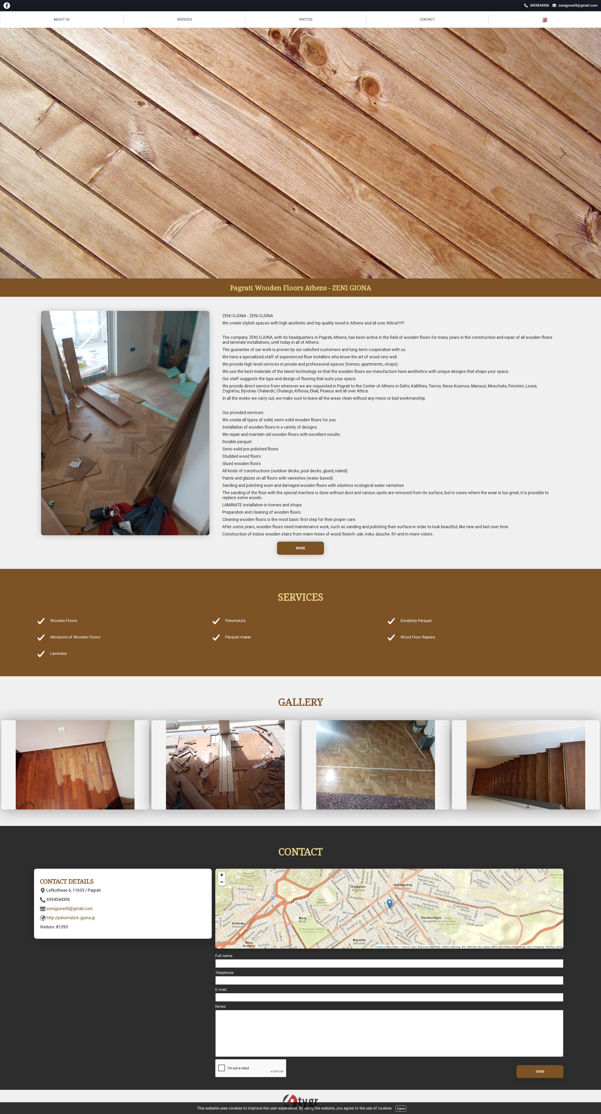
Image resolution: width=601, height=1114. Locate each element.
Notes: (221, 1006)
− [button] (221, 882)
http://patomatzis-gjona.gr (70, 917)
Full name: (224, 955)
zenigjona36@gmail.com (69, 908)
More (300, 548)
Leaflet (379, 947)
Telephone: (224, 972)
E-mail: (221, 989)
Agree (401, 1108)
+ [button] (221, 875)
